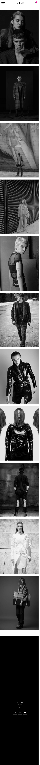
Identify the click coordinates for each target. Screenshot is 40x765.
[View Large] (37, 11)
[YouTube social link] (25, 712)
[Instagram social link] (20, 712)
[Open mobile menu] (3, 3)
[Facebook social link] (15, 712)
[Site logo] (19, 3)
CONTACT (20, 707)
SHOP (20, 705)
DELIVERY (20, 702)
